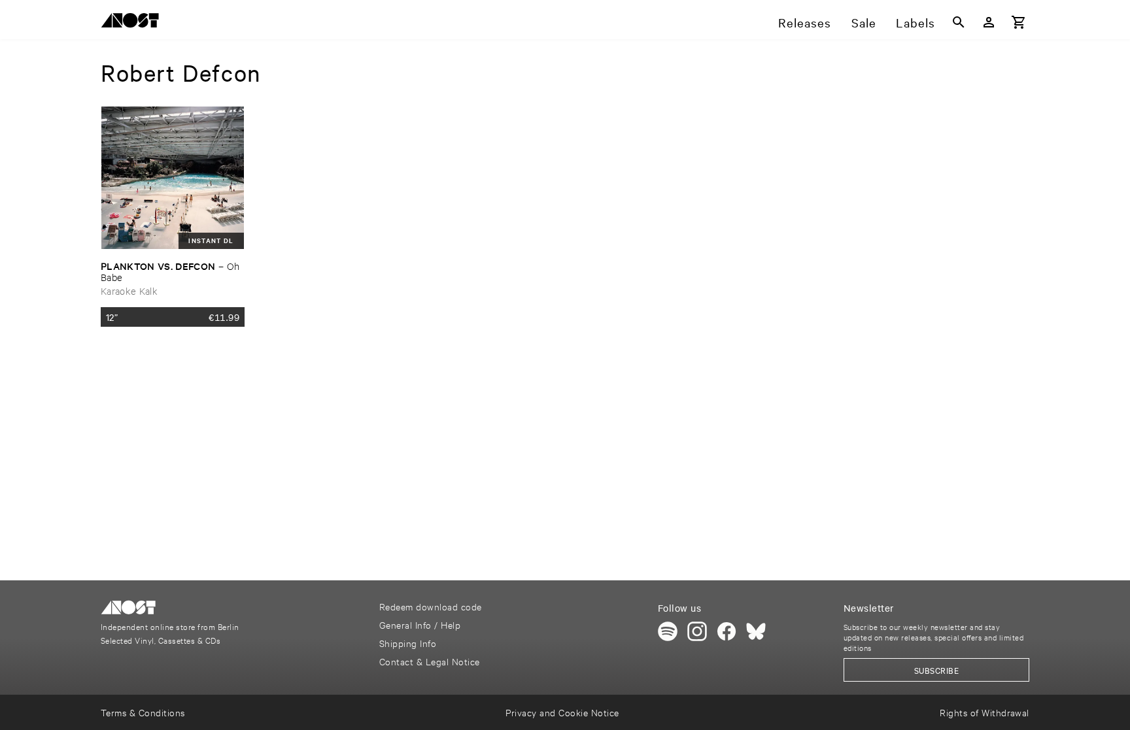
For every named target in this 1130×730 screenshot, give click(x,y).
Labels (915, 22)
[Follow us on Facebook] (726, 631)
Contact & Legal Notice (429, 661)
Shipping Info (407, 643)
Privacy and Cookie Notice (562, 712)
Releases (804, 22)
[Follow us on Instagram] (697, 631)
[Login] (989, 22)
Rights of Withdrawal (984, 712)
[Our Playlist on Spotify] (667, 631)
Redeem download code (430, 606)
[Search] (958, 22)
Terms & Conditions (143, 712)
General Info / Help (419, 624)
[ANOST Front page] (133, 22)
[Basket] (1018, 22)
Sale (863, 22)
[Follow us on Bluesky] (756, 631)
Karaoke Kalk (129, 290)
